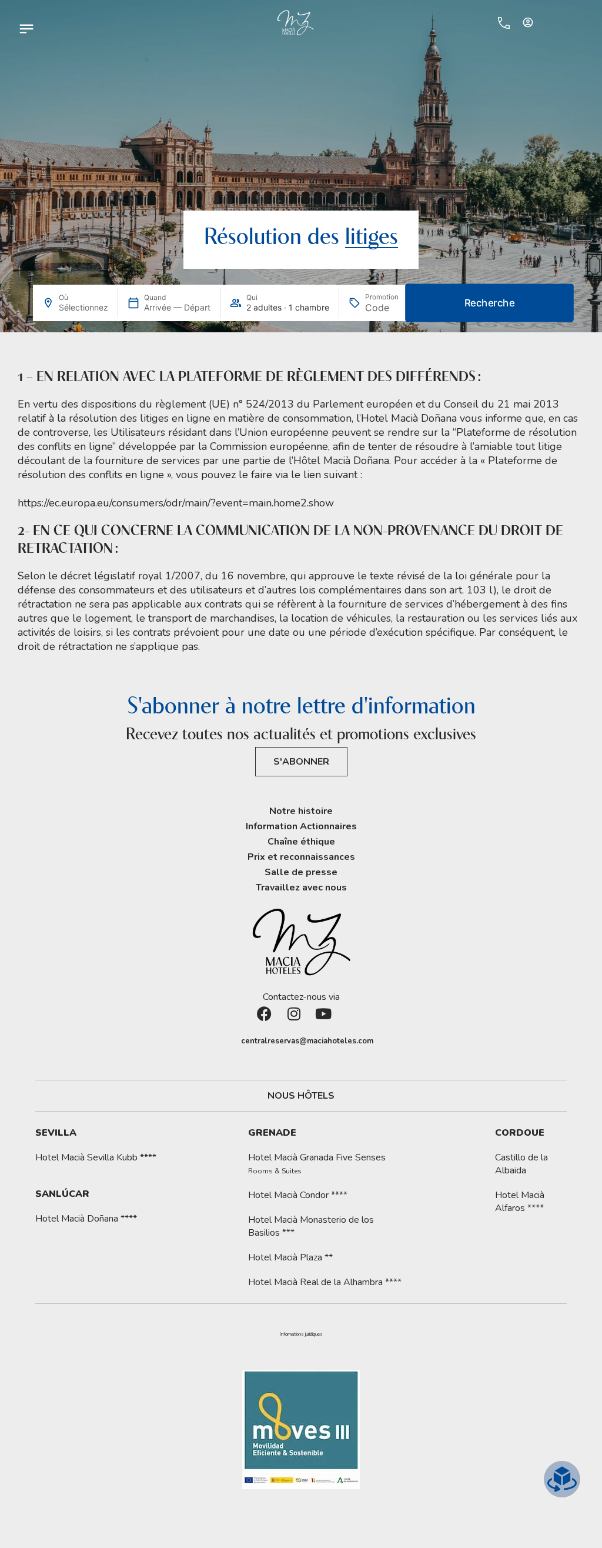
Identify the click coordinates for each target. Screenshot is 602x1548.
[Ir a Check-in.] (480, 22)
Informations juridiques (301, 1334)
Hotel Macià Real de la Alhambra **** (325, 1282)
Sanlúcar (62, 1193)
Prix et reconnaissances (301, 856)
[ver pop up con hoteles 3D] (562, 1479)
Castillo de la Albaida (521, 1164)
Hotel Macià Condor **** (297, 1195)
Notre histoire (301, 811)
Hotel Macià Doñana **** (86, 1218)
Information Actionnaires (301, 826)
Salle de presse (301, 872)
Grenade (272, 1132)
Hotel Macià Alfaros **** (519, 1202)
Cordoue (519, 1132)
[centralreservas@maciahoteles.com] (235, 1041)
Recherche (489, 303)
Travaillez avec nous (301, 887)
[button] (301, 1334)
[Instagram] (301, 1021)
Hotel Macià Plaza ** (290, 1257)
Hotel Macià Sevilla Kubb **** (95, 1157)
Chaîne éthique (301, 841)
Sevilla (55, 1132)
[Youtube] (330, 1021)
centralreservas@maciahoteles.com (307, 1041)
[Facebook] (271, 1021)
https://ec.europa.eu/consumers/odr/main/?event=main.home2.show (176, 503)
